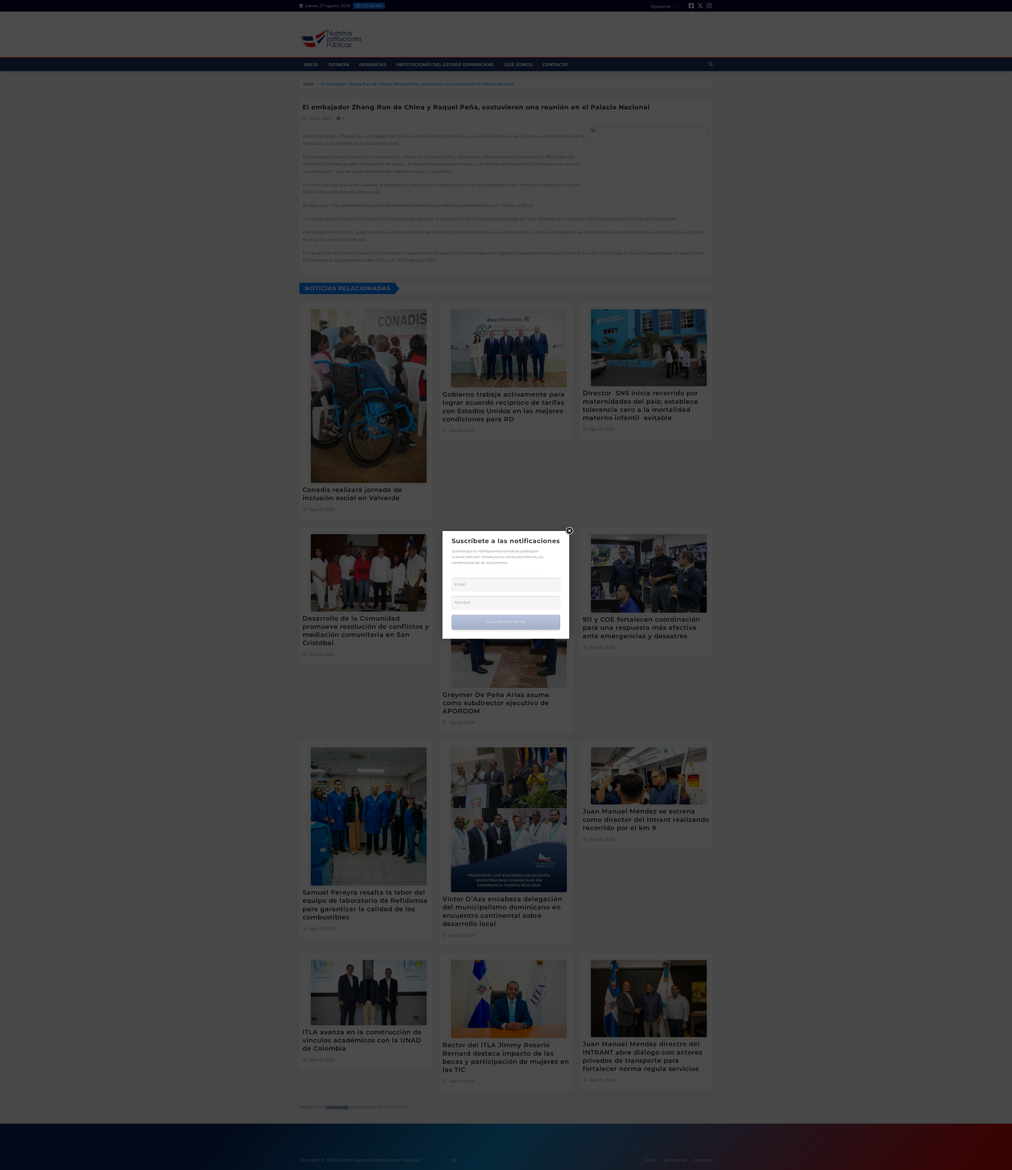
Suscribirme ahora (506, 622)
